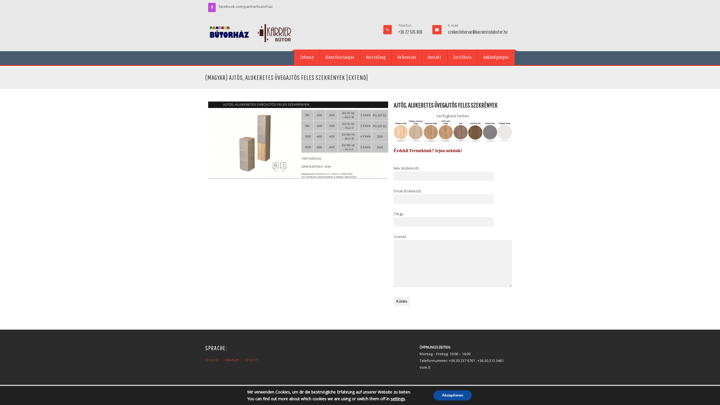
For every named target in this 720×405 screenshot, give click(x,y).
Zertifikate (462, 57)
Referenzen (407, 57)
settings (398, 398)
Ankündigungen (496, 57)
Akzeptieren (452, 395)
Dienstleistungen (340, 57)
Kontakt (434, 57)
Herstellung (376, 57)
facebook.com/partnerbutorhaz (246, 6)
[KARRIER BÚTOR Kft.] (250, 33)
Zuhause (307, 57)
